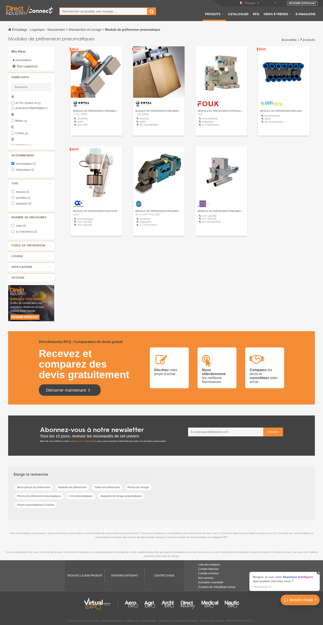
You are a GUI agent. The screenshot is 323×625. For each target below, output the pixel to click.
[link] (284, 581)
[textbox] (103, 11)
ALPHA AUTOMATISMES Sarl (33, 108)
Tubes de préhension (107, 487)
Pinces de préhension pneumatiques (39, 496)
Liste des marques (209, 564)
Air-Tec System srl (28, 103)
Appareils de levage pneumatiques (121, 496)
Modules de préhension (72, 487)
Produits (212, 14)
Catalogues (238, 14)
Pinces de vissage (138, 487)
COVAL (21, 133)
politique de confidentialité (83, 441)
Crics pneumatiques (81, 496)
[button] (31, 77)
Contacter (221, 53)
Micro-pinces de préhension (34, 487)
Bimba (21, 121)
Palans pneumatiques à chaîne (35, 504)
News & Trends (276, 14)
